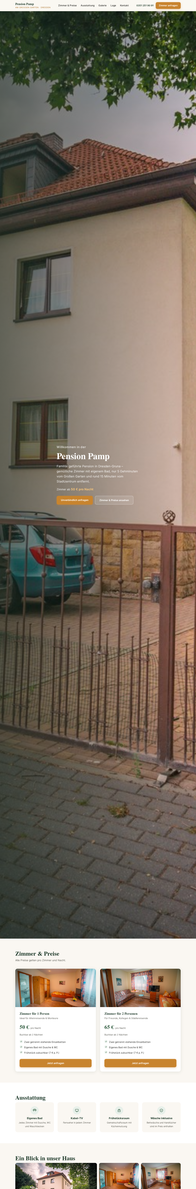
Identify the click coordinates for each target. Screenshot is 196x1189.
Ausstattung (87, 5)
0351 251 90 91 (145, 5)
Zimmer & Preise (67, 5)
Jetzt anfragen (55, 1063)
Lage (113, 5)
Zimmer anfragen (168, 5)
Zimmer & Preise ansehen (114, 500)
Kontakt (124, 5)
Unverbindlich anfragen (75, 500)
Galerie (102, 5)
